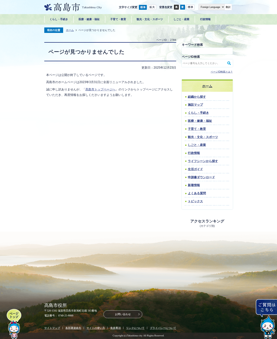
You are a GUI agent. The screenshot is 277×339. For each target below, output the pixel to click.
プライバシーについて (163, 327)
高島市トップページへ (100, 89)
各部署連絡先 (73, 327)
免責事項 (115, 327)
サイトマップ (52, 327)
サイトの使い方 (95, 327)
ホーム (70, 30)
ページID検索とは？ (222, 71)
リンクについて (135, 327)
